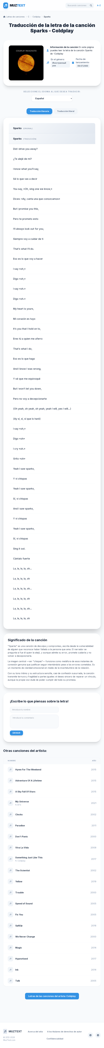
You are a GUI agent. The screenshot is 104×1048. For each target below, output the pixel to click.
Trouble (19, 892)
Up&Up (18, 925)
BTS (19, 805)
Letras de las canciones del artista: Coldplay (52, 996)
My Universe (22, 801)
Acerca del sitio (35, 1031)
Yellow (18, 881)
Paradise (20, 825)
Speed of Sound (23, 903)
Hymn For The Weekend (28, 769)
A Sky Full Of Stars (25, 791)
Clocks (19, 814)
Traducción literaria (39, 111)
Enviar (16, 733)
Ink (16, 969)
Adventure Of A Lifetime (28, 780)
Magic (18, 947)
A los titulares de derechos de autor (64, 1031)
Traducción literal (65, 111)
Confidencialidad (55, 1039)
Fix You (19, 914)
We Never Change (25, 936)
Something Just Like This (29, 857)
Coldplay (36, 17)
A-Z (99, 5)
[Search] (91, 5)
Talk (17, 980)
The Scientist (22, 870)
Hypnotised (21, 958)
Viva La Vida (22, 847)
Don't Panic (21, 836)
